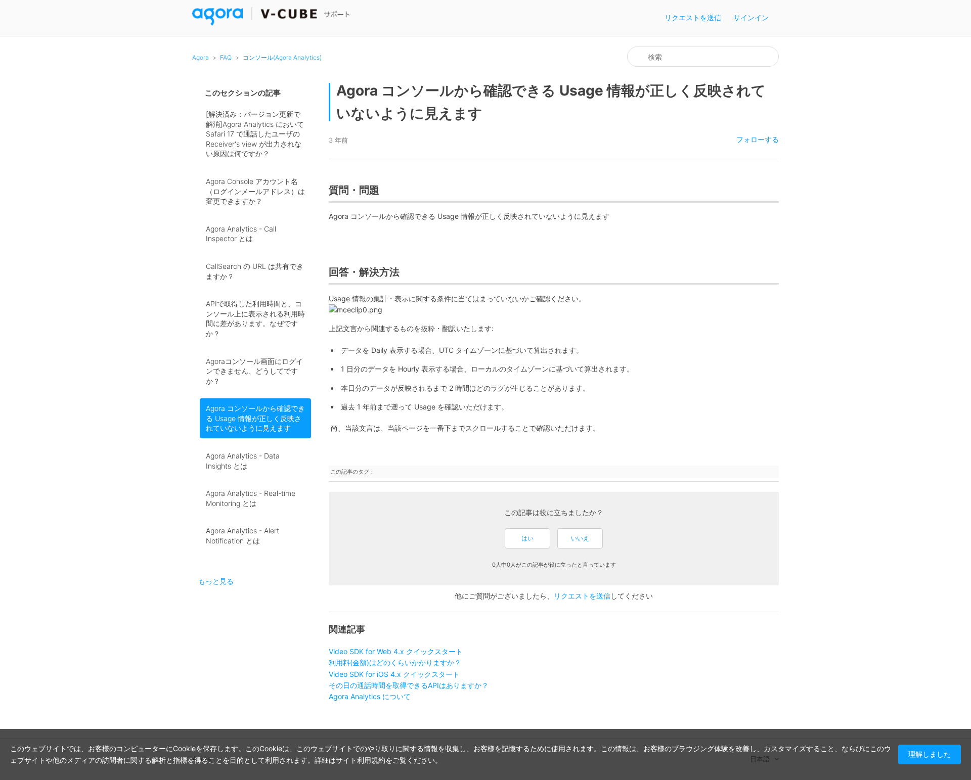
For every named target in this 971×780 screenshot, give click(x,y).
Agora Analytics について (370, 696)
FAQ (226, 57)
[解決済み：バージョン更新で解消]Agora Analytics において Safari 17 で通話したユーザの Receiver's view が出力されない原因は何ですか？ (255, 134)
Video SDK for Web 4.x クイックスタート (396, 651)
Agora (200, 57)
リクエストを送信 (693, 17)
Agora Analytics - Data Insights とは (243, 460)
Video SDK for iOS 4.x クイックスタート (394, 674)
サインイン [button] (751, 17)
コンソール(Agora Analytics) (282, 57)
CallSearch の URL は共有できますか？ (254, 271)
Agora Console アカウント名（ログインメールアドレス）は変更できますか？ (255, 191)
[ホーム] (271, 23)
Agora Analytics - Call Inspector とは (241, 233)
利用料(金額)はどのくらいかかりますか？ (395, 662)
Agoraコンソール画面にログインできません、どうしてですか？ (254, 371)
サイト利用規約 (360, 760)
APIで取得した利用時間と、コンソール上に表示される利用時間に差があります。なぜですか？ (255, 318)
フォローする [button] (757, 139)
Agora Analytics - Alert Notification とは (242, 535)
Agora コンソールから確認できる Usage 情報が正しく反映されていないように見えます (255, 418)
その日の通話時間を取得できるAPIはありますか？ (409, 685)
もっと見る (216, 581)
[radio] (527, 538)
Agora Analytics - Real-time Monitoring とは (250, 498)
